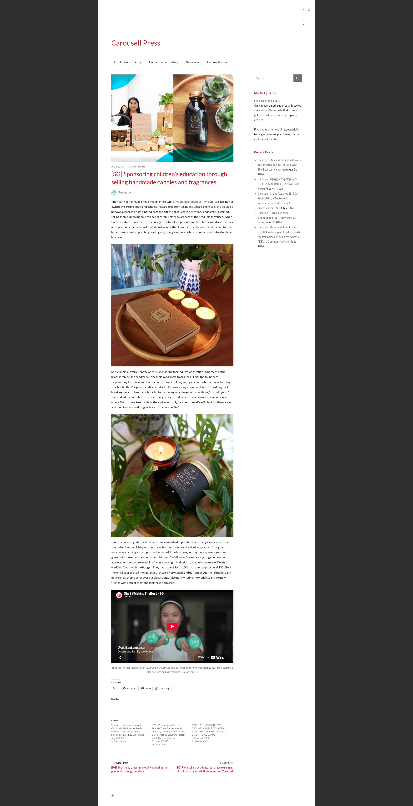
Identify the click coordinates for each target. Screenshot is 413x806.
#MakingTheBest (205, 667)
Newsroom (193, 62)
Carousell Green (217, 62)
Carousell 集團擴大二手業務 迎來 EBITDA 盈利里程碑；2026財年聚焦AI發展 (278, 184)
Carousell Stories (136, 166)
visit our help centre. (266, 139)
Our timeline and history (163, 62)
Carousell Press (135, 43)
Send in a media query (267, 100)
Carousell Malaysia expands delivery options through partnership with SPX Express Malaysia (279, 164)
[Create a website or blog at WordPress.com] (112, 795)
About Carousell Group (127, 62)
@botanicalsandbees (188, 201)
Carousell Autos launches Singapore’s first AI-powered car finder (277, 217)
